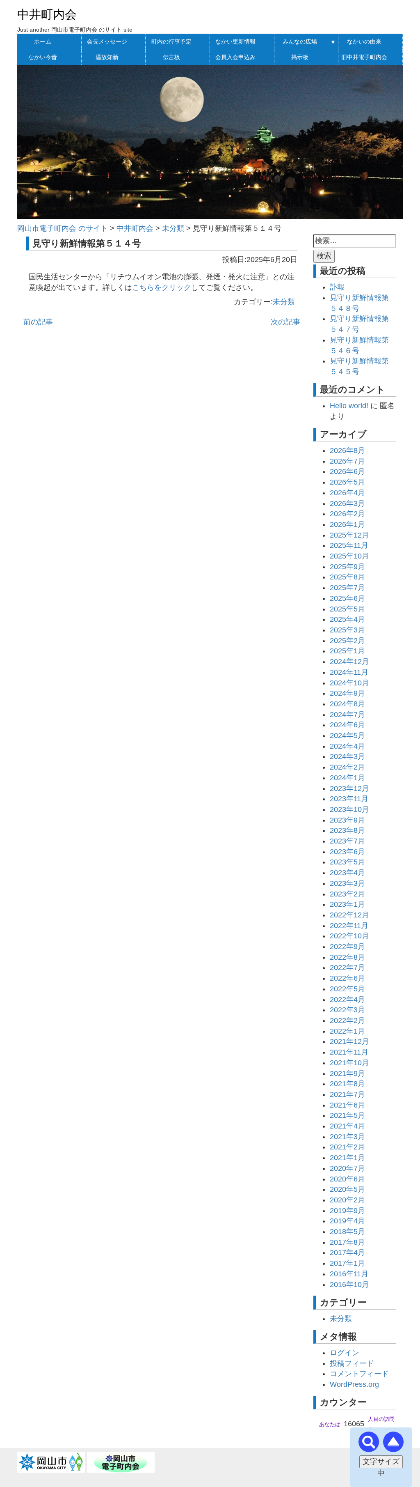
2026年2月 (347, 514)
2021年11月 (349, 1052)
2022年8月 (347, 957)
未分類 (284, 302)
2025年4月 (347, 619)
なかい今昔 (42, 57)
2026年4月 (347, 493)
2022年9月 (347, 946)
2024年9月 (347, 693)
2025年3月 (347, 630)
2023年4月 (347, 873)
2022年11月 (349, 926)
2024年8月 (347, 704)
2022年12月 (349, 915)
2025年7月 (347, 588)
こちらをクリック (161, 287)
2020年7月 (347, 1168)
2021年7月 (347, 1094)
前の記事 (38, 322)
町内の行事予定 (171, 41)
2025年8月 (347, 577)
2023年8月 (347, 830)
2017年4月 (347, 1252)
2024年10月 (349, 683)
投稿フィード (352, 1363)
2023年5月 (347, 862)
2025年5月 (347, 609)
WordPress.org (354, 1384)
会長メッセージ (107, 41)
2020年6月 (347, 1179)
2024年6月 (347, 725)
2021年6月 (347, 1105)
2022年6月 (347, 978)
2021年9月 (347, 1073)
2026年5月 (347, 482)
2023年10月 (349, 809)
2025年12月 (349, 535)
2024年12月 (349, 661)
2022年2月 (347, 1020)
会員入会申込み (235, 57)
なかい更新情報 (235, 41)
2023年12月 (349, 788)
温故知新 (107, 57)
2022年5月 (347, 989)
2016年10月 (349, 1284)
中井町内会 (47, 14)
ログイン (344, 1353)
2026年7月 (347, 461)
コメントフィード (359, 1374)
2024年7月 (347, 714)
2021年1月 (347, 1158)
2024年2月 (347, 767)
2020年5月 (347, 1189)
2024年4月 (347, 746)
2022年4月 (347, 999)
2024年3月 (347, 756)
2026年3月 (347, 503)
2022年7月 (347, 967)
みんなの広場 (300, 41)
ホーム (42, 41)
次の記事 (285, 322)
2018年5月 (347, 1231)
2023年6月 (347, 852)
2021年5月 (347, 1115)
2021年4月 (347, 1126)
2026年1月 (347, 524)
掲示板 (299, 57)
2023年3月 (347, 883)
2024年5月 (347, 735)
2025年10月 (349, 556)
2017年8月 (347, 1242)
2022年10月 (349, 936)
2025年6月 (347, 598)
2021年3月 (347, 1137)
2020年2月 (347, 1200)
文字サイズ (381, 1461)
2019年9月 (347, 1211)
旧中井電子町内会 (364, 57)
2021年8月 (347, 1084)
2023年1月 (347, 904)
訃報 (337, 287)
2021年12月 (349, 1041)
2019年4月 (347, 1221)
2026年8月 (347, 450)
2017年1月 (347, 1263)
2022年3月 (347, 1010)
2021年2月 (347, 1147)
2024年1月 (347, 778)
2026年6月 (347, 471)
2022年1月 (347, 1031)
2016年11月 (349, 1274)
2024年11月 (349, 672)
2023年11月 (349, 799)
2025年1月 (347, 651)
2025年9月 (347, 567)
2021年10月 (349, 1063)
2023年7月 (347, 841)
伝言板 (171, 57)
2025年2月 (347, 641)
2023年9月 (347, 820)
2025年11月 (349, 545)
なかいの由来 (364, 41)
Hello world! (349, 406)
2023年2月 (347, 894)
